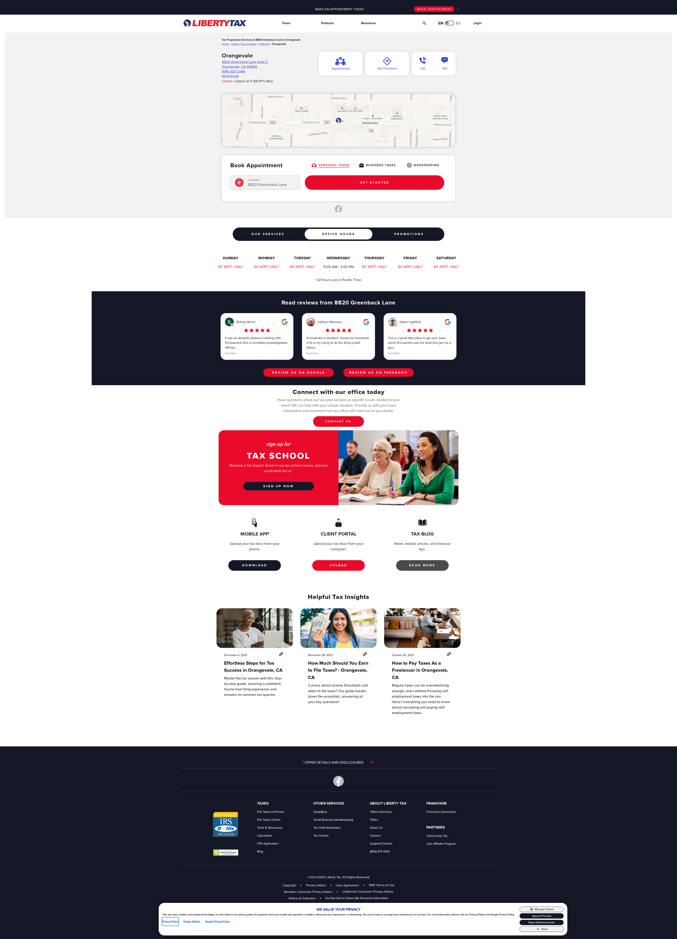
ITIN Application (268, 843)
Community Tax (437, 835)
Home (225, 44)
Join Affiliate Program (441, 843)
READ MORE (422, 565)
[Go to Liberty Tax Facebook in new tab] (338, 781)
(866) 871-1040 (380, 851)
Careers (375, 835)
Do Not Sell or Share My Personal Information (356, 898)
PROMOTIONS (409, 234)
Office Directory (381, 811)
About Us (376, 827)
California (264, 44)
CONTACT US (338, 421)
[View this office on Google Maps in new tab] (284, 322)
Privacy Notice (316, 885)
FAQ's (374, 819)
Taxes (286, 23)
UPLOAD (338, 565)
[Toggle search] (424, 23)
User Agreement (347, 885)
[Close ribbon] (458, 9)
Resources (368, 23)
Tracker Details (191, 921)
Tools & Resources (269, 827)
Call (422, 68)
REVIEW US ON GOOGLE (298, 372)
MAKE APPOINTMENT (434, 9)
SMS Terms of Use (381, 885)
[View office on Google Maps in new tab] (338, 120)
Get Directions (387, 68)
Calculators (264, 835)
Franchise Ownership (441, 811)
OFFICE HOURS (338, 234)
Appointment (340, 68)
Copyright (289, 885)
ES (458, 23)
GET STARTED (374, 182)
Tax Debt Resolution (327, 827)
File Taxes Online (268, 819)
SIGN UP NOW (278, 486)
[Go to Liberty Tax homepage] (215, 23)
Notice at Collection (305, 898)
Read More (231, 353)
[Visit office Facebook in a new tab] (338, 209)
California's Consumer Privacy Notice (367, 891)
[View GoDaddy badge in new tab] (225, 852)
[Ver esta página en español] (449, 23)
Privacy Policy (170, 921)
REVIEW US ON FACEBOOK (378, 372)
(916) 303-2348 (233, 71)
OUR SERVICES (267, 234)
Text (444, 68)
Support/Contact (381, 843)
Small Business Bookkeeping (333, 819)
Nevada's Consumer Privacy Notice (311, 891)
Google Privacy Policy (217, 921)
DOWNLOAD (254, 565)
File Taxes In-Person (270, 811)
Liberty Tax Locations (244, 44)
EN (440, 23)
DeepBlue (320, 811)
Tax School (320, 835)
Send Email (230, 75)
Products (327, 23)
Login (477, 23)
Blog (260, 851)
